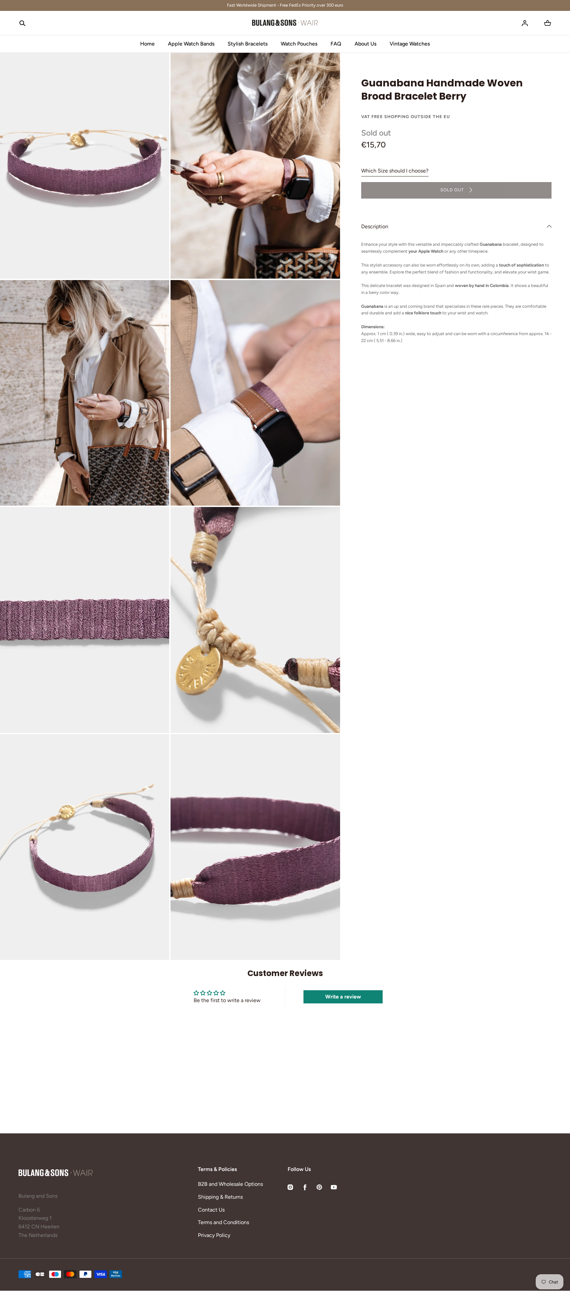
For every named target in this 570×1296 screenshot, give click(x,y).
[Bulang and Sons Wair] (285, 23)
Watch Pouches (299, 44)
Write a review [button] (343, 997)
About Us (365, 44)
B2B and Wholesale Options (230, 1184)
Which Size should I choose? (394, 171)
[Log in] (525, 23)
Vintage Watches (410, 44)
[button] (22, 23)
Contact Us (211, 1210)
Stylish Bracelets (248, 44)
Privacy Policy (214, 1235)
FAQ (336, 44)
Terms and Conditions (223, 1222)
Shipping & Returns (220, 1197)
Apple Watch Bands (191, 44)
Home (147, 44)
